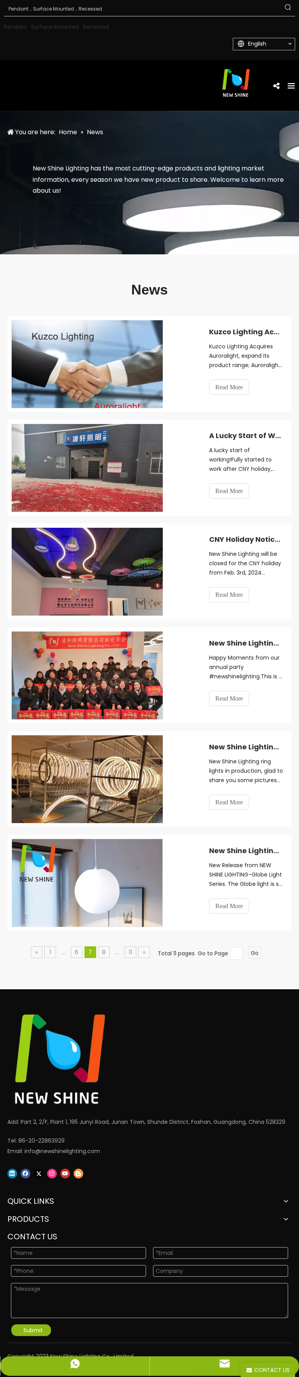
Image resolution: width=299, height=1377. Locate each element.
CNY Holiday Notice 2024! (246, 539)
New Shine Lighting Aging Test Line (246, 747)
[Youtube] (65, 1173)
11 (130, 952)
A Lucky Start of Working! (246, 435)
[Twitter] (39, 1173)
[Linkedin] (12, 1173)
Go (255, 953)
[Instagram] (52, 1173)
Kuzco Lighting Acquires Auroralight (246, 332)
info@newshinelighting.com (62, 1151)
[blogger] (78, 1173)
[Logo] (139, 1059)
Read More (229, 387)
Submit (33, 1330)
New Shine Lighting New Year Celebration (246, 643)
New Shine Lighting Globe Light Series (246, 850)
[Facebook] (25, 1173)
